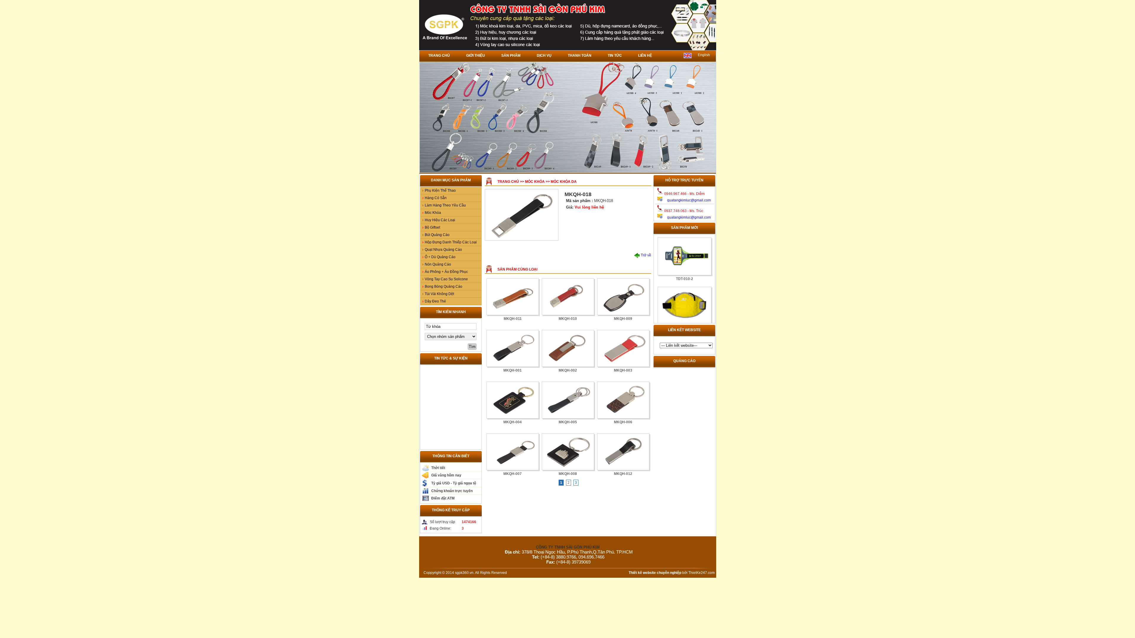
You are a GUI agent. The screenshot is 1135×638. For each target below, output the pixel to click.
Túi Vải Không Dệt (439, 294)
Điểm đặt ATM (443, 498)
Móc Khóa (433, 213)
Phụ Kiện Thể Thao (440, 190)
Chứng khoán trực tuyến (452, 491)
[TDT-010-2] (684, 247)
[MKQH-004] (512, 400)
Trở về (645, 255)
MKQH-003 (623, 370)
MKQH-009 (623, 319)
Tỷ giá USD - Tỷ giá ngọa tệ (453, 483)
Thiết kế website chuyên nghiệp (655, 573)
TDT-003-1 (684, 318)
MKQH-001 (512, 370)
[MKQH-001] (512, 348)
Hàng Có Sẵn (436, 198)
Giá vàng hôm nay (446, 475)
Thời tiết (438, 468)
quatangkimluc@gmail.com (689, 200)
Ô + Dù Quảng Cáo (440, 257)
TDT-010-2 (684, 269)
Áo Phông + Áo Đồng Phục (446, 272)
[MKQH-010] (568, 296)
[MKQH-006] (623, 400)
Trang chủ (439, 55)
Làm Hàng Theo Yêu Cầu (445, 205)
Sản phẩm (511, 55)
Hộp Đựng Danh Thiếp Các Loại (451, 242)
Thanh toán (579, 55)
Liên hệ (645, 55)
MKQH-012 (623, 474)
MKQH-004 (512, 422)
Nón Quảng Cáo (438, 264)
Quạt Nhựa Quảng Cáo (443, 250)
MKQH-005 (568, 422)
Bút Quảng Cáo (437, 235)
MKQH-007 (512, 474)
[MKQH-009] (623, 296)
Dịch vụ (544, 55)
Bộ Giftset (432, 227)
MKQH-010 (568, 319)
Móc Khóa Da (564, 182)
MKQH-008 (568, 474)
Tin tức (615, 55)
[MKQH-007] (512, 451)
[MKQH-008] (568, 451)
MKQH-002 (568, 370)
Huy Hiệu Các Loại (440, 220)
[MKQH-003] (623, 348)
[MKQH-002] (568, 348)
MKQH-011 (513, 319)
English (704, 55)
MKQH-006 (623, 422)
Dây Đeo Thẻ (435, 301)
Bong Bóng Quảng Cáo (443, 286)
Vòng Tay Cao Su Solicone (446, 279)
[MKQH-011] (512, 296)
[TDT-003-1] (684, 296)
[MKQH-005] (568, 400)
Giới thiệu (475, 55)
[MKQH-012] (623, 451)
